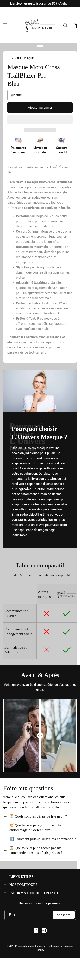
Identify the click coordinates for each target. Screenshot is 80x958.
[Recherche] (65, 25)
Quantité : (16, 95)
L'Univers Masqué (24, 946)
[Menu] (5, 24)
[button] (40, 119)
